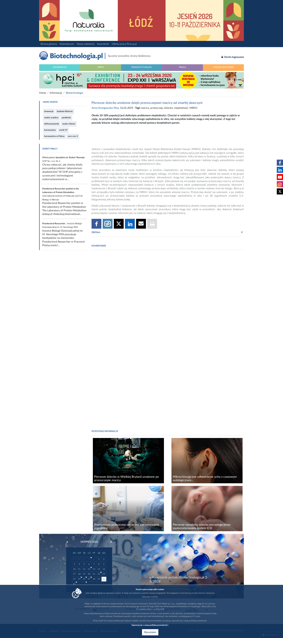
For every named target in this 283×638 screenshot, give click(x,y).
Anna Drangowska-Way (105, 108)
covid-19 (63, 130)
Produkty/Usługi (141, 67)
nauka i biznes (68, 124)
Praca (182, 67)
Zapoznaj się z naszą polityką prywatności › (150, 625)
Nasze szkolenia (85, 44)
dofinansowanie (51, 124)
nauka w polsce (51, 118)
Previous (68, 542)
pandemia (66, 118)
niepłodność (181, 108)
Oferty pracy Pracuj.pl (124, 44)
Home (42, 93)
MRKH (193, 108)
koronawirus (50, 130)
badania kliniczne (65, 111)
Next (109, 542)
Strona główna (48, 44)
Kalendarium (67, 44)
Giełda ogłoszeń (223, 67)
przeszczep (156, 108)
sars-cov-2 (73, 136)
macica (145, 108)
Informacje (59, 67)
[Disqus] (168, 297)
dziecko (168, 108)
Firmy (100, 67)
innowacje (49, 111)
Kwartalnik (103, 44)
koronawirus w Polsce (54, 136)
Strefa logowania (234, 57)
